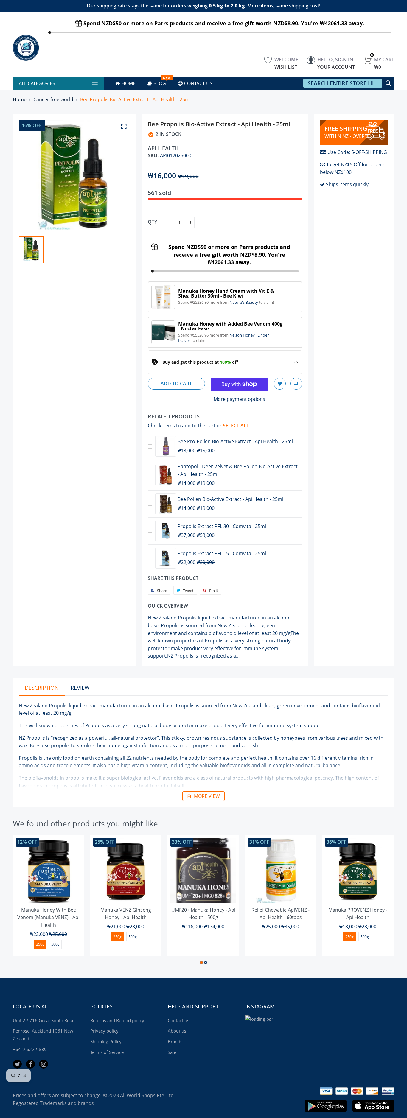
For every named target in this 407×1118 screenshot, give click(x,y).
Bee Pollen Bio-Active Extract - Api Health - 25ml (230, 499)
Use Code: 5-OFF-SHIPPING (357, 152)
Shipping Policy (106, 1041)
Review (80, 687)
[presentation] (25, 901)
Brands (175, 1041)
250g (40, 944)
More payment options (239, 399)
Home (20, 99)
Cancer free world (53, 99)
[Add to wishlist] (280, 384)
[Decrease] (168, 222)
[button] (201, 962)
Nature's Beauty (244, 302)
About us (177, 1031)
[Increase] (190, 222)
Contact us (178, 1020)
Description (42, 687)
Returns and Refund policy (117, 1020)
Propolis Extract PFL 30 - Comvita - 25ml (222, 526)
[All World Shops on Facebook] (30, 1064)
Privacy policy (104, 1031)
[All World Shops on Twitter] (17, 1064)
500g (55, 944)
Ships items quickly (347, 184)
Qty (152, 222)
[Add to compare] (296, 384)
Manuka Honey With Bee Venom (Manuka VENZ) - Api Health (48, 917)
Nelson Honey (242, 335)
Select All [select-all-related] (236, 425)
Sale (172, 1052)
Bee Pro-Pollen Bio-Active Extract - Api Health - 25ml (235, 441)
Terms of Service (107, 1052)
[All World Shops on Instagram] (43, 1064)
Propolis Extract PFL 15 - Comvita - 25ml (222, 553)
